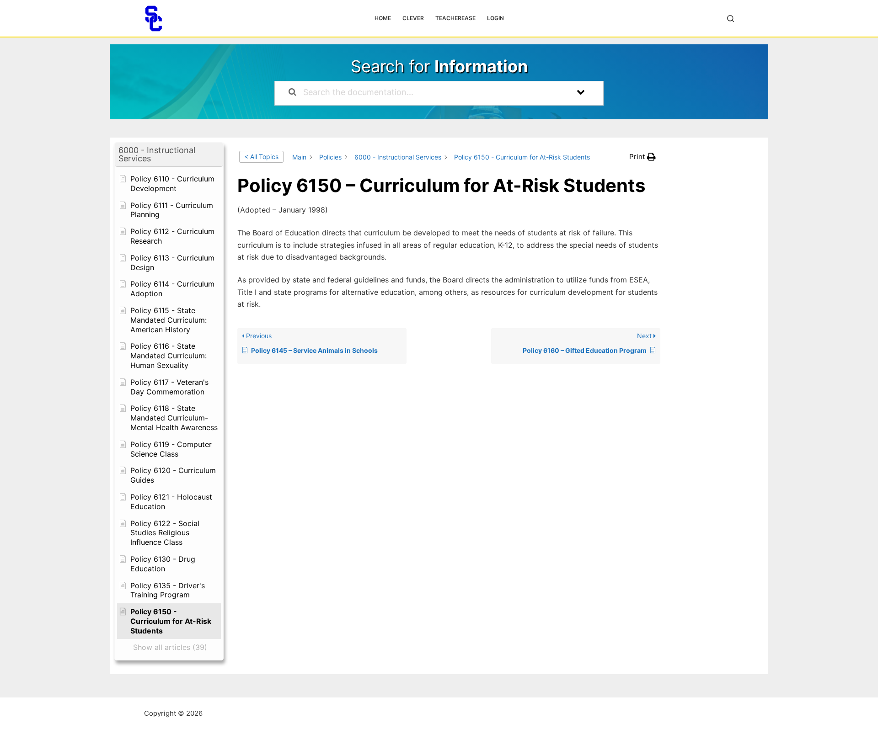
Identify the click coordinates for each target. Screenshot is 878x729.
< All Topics (261, 156)
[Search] (730, 18)
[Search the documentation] (292, 93)
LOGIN (495, 18)
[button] (169, 155)
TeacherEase (455, 18)
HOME (383, 18)
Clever (413, 18)
